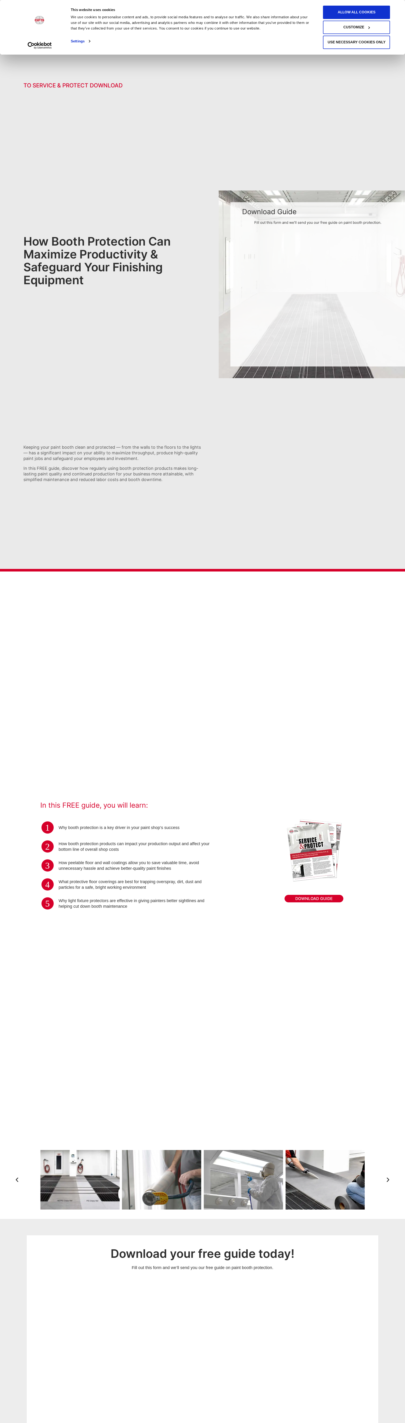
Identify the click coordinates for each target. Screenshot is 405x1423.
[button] (17, 1180)
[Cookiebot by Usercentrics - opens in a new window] (39, 45)
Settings (78, 41)
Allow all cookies (356, 12)
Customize (353, 27)
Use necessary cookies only (357, 42)
